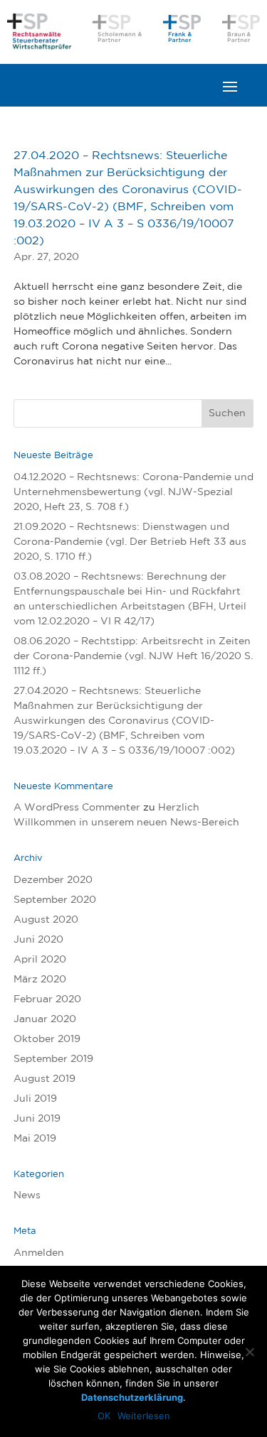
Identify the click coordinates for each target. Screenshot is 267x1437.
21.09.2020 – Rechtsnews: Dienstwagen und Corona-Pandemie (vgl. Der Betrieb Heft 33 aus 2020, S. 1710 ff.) (130, 542)
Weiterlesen (143, 1415)
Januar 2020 (45, 1019)
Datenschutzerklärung (132, 1397)
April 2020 (40, 959)
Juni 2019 (37, 1119)
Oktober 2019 (47, 1039)
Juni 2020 (38, 940)
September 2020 (55, 900)
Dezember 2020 (53, 880)
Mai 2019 (35, 1138)
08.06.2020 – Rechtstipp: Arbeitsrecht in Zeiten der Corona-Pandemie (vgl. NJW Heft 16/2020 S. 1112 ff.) (133, 656)
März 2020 (40, 979)
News (27, 1195)
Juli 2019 (35, 1099)
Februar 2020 (47, 999)
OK (104, 1415)
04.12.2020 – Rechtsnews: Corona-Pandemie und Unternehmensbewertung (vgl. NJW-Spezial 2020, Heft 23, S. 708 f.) (133, 492)
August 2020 (46, 920)
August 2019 (44, 1079)
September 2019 (53, 1059)
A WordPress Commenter (77, 807)
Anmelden (39, 1253)
